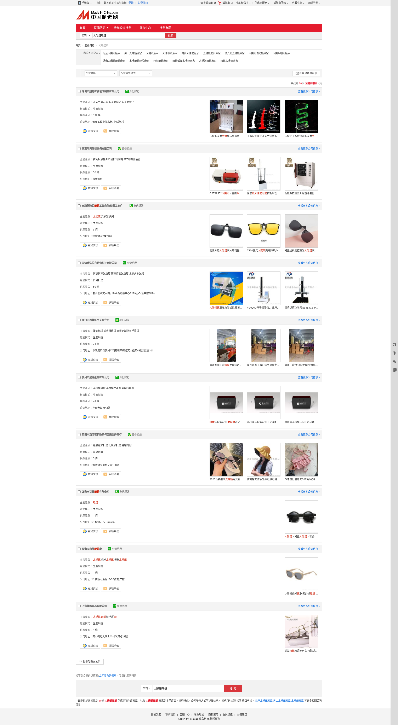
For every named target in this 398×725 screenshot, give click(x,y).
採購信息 (100, 28)
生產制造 (98, 109)
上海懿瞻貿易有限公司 (94, 606)
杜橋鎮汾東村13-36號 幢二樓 (108, 579)
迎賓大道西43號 (101, 408)
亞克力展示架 (100, 102)
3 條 (95, 229)
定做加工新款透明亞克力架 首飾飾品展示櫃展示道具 (301, 136)
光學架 (105, 216)
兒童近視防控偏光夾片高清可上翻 (301, 250)
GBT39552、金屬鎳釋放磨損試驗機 (226, 193)
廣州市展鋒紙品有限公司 (95, 320)
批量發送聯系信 (308, 73)
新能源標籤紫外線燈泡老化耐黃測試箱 (301, 193)
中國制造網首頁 (207, 3)
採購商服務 (279, 3)
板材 (120, 559)
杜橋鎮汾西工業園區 (103, 522)
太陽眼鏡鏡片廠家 (139, 61)
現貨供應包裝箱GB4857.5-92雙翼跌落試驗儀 (301, 307)
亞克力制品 (115, 102)
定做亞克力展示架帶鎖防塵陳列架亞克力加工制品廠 (226, 136)
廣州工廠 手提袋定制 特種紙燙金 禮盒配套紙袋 (301, 365)
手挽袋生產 (112, 388)
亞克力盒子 (128, 102)
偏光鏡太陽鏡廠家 (235, 53)
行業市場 (165, 28)
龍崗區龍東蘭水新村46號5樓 (108, 122)
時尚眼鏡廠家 (160, 61)
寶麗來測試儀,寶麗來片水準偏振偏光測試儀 (226, 307)
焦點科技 (204, 718)
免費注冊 (143, 3)
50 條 (96, 172)
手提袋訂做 (99, 388)
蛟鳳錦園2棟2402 (102, 236)
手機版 (85, 3)
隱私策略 (213, 714)
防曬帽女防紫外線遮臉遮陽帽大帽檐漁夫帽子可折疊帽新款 (263, 479)
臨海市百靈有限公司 (95, 491)
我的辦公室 (242, 3)
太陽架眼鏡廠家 (207, 61)
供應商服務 (261, 3)
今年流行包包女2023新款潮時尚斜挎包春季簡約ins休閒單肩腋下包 (301, 479)
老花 (113, 617)
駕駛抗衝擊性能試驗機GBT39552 (263, 193)
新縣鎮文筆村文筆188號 (105, 465)
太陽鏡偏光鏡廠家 (259, 53)
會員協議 (228, 714)
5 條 (95, 458)
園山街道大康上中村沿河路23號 (110, 636)
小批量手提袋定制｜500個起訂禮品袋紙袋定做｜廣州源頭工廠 (263, 422)
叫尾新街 (97, 179)
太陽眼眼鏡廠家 (281, 53)
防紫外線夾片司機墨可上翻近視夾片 (226, 250)
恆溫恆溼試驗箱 (101, 273)
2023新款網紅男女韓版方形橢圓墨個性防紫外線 (226, 479)
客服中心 (297, 3)
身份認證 (134, 91)
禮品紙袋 (98, 331)
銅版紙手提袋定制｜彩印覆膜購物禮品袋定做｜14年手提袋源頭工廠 (301, 422)
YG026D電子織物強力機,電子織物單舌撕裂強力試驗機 (263, 307)
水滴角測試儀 (136, 273)
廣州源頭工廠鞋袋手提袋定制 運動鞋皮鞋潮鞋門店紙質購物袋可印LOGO (263, 365)
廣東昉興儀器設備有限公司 (97, 148)
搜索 (170, 35)
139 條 (97, 115)
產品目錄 (90, 45)
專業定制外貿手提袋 (128, 331)
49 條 (96, 401)
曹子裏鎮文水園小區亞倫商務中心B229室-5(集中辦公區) (123, 293)
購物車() (227, 3)
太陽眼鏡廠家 (170, 53)
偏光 (107, 559)
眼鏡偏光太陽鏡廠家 (183, 61)
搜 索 (233, 688)
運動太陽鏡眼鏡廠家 (114, 61)
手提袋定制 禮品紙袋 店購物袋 (226, 422)
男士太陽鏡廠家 (133, 53)
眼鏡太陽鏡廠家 (229, 61)
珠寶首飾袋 (110, 331)
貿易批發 (98, 280)
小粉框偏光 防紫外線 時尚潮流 (301, 593)
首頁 (83, 28)
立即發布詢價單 (107, 675)
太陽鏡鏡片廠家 (212, 53)
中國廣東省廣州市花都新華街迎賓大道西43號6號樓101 (122, 350)
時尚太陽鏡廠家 (190, 53)
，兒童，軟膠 (301, 536)
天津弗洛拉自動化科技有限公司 (99, 263)
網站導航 (313, 3)
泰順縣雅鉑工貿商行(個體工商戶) (102, 205)
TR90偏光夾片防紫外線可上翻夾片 (263, 250)
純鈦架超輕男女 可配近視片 (301, 651)
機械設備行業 (122, 28)
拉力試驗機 (99, 159)
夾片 (111, 216)
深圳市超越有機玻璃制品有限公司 (100, 91)
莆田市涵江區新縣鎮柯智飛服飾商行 (102, 434)
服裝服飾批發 (100, 445)
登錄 (131, 3)
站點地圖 (199, 714)
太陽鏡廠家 (152, 53)
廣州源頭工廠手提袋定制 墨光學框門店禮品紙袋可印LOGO (226, 365)
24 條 (96, 344)
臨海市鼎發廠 (92, 549)
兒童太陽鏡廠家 (111, 53)
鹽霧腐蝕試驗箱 (120, 273)
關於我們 (156, 714)
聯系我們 (170, 714)
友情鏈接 (242, 714)
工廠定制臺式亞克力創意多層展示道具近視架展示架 (263, 136)
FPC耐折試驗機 (114, 159)
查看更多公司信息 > (309, 91)
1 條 (95, 515)
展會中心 (145, 28)
